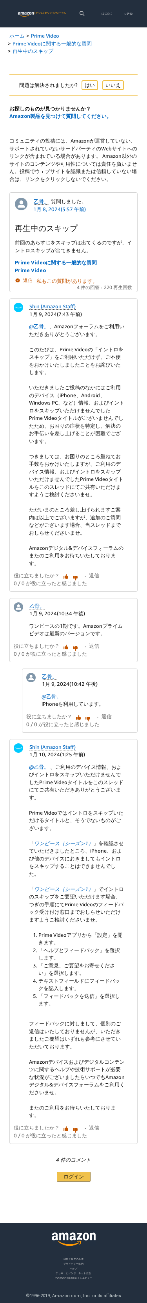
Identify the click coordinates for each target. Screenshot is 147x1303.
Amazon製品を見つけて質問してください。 (60, 116)
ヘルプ (73, 1268)
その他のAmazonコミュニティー (74, 1277)
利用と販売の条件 (74, 1259)
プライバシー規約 (74, 1263)
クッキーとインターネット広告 (73, 1272)
